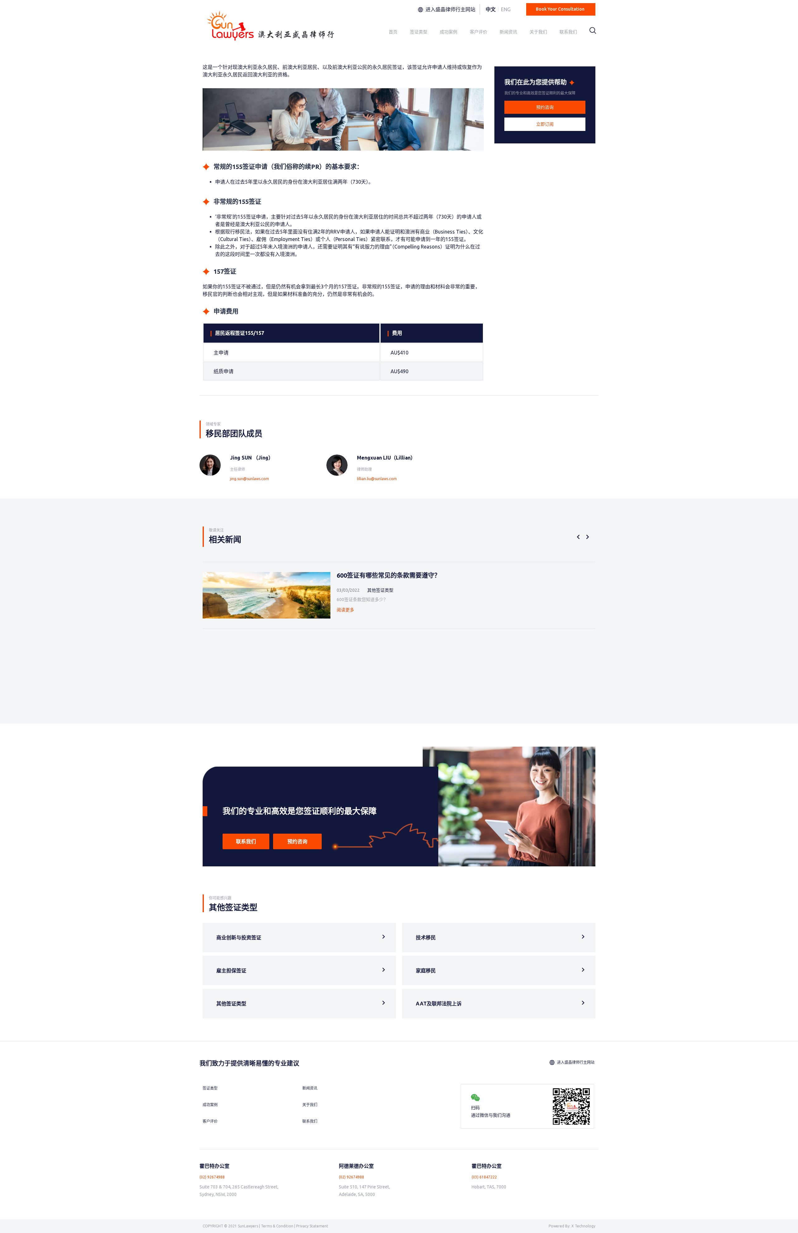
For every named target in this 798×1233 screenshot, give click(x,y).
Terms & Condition (277, 1226)
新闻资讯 (508, 31)
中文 (491, 9)
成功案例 (448, 31)
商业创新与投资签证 (238, 937)
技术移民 (426, 937)
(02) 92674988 (212, 1177)
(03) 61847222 (484, 1177)
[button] (544, 107)
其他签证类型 (231, 1003)
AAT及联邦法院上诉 (439, 1003)
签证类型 (418, 31)
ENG (506, 9)
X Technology (583, 1226)
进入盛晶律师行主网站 (450, 9)
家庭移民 (426, 970)
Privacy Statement (312, 1226)
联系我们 (568, 31)
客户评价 (478, 31)
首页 (393, 31)
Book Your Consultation (560, 9)
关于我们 (538, 31)
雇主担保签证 (231, 970)
